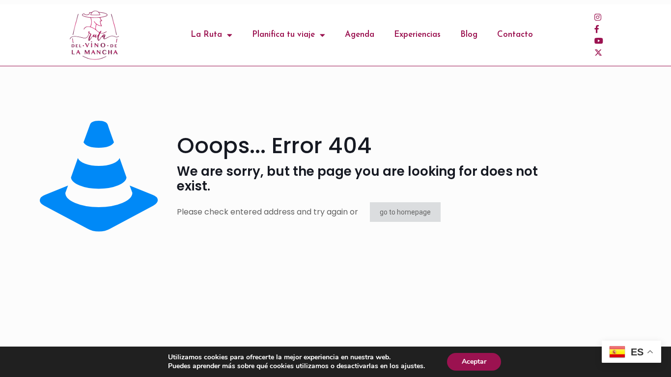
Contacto (515, 34)
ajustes (412, 366)
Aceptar (474, 361)
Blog (468, 34)
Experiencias (417, 34)
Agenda (359, 34)
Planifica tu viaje (283, 34)
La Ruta (206, 34)
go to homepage (405, 212)
